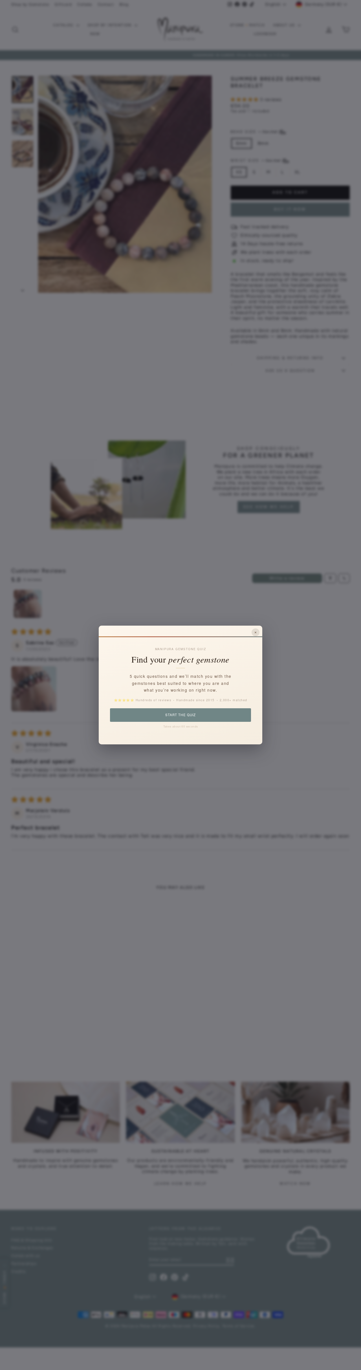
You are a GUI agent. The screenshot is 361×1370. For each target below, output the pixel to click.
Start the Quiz (180, 715)
